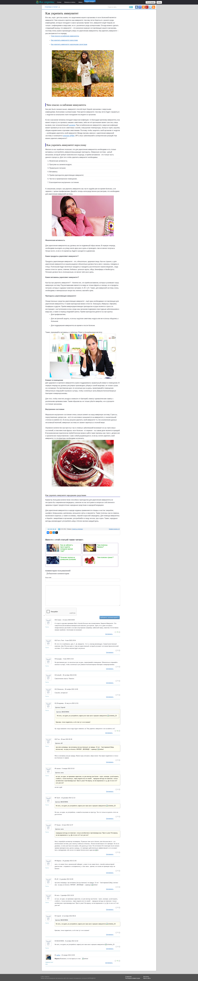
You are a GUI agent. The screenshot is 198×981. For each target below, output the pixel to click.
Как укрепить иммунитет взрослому (64, 40)
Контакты (146, 976)
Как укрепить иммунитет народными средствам (69, 44)
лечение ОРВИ (68, 136)
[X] (56, 532)
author (58, 955)
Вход (159, 2)
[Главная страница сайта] (45, 2)
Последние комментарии (132, 978)
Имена (80, 2)
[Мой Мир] (53, 532)
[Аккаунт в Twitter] (150, 7)
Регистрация (150, 2)
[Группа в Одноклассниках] (143, 7)
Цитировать (109, 634)
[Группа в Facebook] (140, 7)
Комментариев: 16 (114, 529)
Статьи (59, 2)
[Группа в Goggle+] (146, 7)
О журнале (128, 976)
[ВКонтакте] (48, 532)
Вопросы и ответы (69, 2)
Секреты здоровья (77, 529)
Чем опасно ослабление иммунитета (65, 36)
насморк (72, 125)
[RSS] (153, 7)
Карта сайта (147, 978)
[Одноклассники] (51, 532)
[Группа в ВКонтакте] (136, 7)
